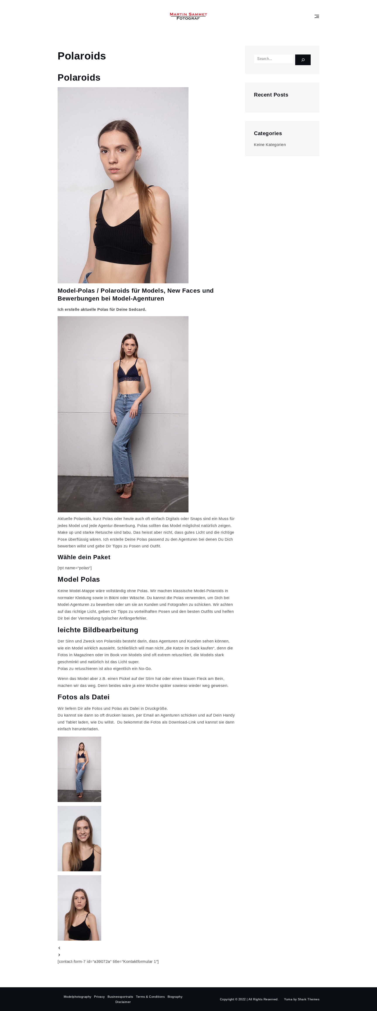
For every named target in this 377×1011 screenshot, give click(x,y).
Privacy (99, 996)
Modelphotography (77, 996)
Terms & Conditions (150, 996)
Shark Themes (308, 999)
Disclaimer (123, 1002)
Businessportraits (120, 996)
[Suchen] (303, 59)
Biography (175, 996)
